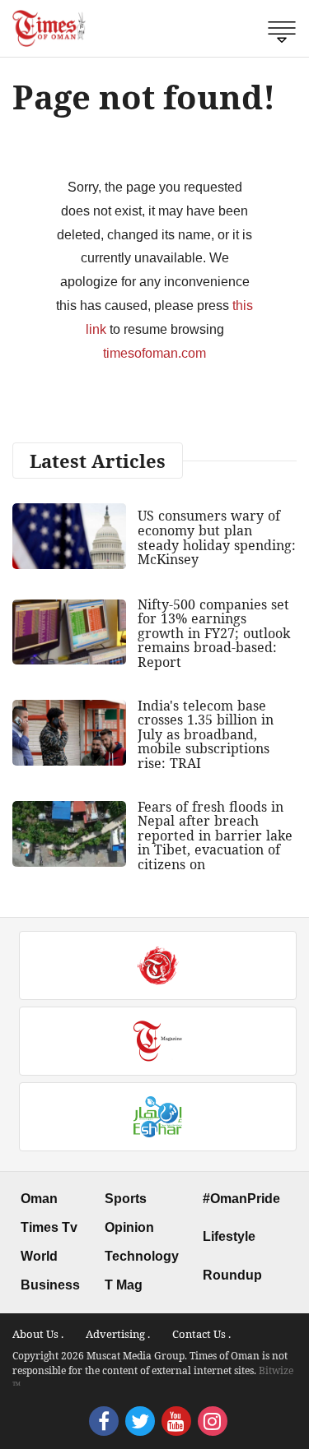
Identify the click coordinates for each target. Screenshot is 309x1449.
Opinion (129, 1227)
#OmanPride (241, 1199)
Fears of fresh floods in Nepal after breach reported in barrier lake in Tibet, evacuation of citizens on (215, 835)
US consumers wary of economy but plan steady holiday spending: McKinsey (217, 537)
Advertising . (118, 1333)
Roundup (232, 1275)
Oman (39, 1199)
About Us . (37, 1333)
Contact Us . (201, 1333)
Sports (126, 1199)
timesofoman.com (154, 353)
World (39, 1256)
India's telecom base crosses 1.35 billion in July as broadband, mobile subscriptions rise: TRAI (206, 734)
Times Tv (49, 1227)
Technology (142, 1256)
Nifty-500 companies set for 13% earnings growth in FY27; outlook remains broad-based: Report (214, 633)
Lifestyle (229, 1236)
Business (50, 1285)
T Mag (124, 1285)
